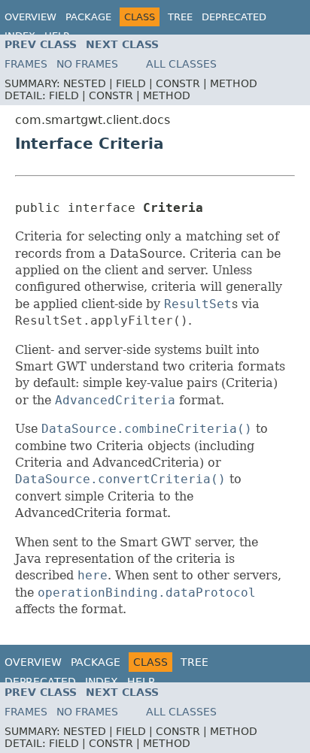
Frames (26, 64)
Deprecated (234, 17)
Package (88, 17)
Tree (180, 17)
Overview (30, 17)
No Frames (87, 64)
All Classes (181, 64)
